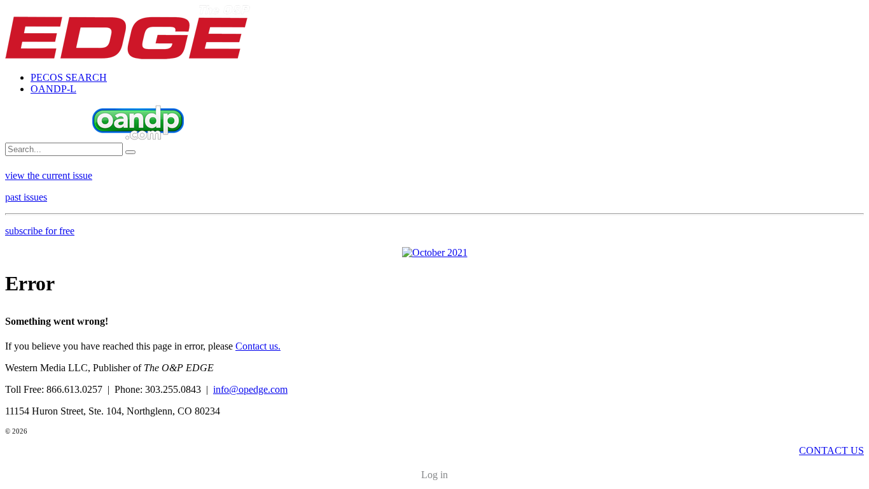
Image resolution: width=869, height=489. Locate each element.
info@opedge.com (250, 389)
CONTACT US (831, 450)
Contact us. (258, 346)
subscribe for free (39, 230)
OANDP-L (53, 88)
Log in (434, 474)
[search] (130, 152)
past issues (26, 197)
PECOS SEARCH (69, 77)
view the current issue (48, 175)
